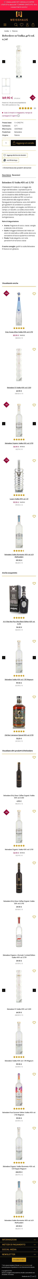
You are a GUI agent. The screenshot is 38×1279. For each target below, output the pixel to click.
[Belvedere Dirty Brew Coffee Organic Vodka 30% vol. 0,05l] (19, 772)
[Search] (16, 24)
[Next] (34, 61)
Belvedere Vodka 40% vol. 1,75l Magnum (19, 679)
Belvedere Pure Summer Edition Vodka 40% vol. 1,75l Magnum (19, 1114)
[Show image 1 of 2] (17, 76)
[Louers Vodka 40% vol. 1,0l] (19, 476)
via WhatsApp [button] (12, 160)
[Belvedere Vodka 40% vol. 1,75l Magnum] (19, 656)
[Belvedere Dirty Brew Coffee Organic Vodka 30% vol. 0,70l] (19, 878)
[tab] (6, 175)
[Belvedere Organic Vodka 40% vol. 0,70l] (19, 420)
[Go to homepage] (19, 16)
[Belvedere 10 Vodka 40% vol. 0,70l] (19, 61)
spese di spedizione (24, 1265)
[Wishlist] (21, 24)
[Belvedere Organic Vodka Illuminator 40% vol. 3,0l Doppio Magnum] (19, 1143)
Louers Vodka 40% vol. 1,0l (19, 499)
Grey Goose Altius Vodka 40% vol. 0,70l (19, 332)
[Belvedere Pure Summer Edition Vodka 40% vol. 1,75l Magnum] (19, 1089)
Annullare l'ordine (19, 1260)
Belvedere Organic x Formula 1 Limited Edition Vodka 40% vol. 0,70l (19, 956)
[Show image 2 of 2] (21, 76)
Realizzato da (26, 1276)
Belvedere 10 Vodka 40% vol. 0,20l (19, 388)
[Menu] (5, 24)
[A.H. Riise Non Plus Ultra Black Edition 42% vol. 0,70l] (19, 598)
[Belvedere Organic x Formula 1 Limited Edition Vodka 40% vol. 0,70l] (19, 932)
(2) (27, 108)
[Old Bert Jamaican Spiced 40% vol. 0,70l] (19, 712)
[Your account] (27, 24)
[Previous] (3, 61)
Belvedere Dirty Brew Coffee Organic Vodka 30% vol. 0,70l (19, 902)
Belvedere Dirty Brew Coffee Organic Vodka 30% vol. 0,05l (19, 797)
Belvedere (18, 132)
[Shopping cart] (33, 24)
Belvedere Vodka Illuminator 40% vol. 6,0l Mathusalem (19, 556)
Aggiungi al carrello (25, 143)
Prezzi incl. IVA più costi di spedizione (14, 103)
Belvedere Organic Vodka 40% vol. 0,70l (19, 443)
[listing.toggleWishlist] (34, 294)
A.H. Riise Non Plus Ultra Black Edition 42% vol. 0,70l (19, 623)
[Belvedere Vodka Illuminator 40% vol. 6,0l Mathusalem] (19, 531)
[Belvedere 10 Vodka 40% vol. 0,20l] (19, 364)
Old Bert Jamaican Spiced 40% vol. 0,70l (19, 735)
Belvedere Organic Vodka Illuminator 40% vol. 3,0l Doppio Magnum (19, 1168)
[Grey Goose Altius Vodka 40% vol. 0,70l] (19, 309)
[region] (19, 69)
